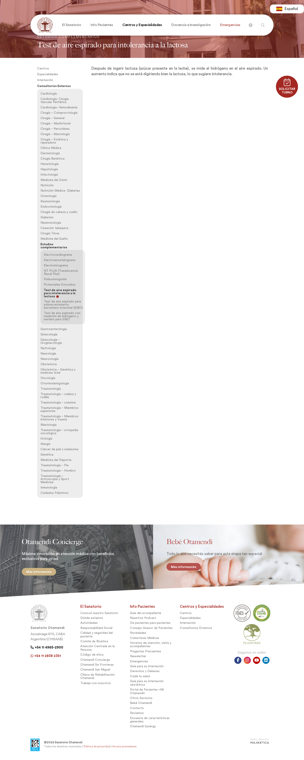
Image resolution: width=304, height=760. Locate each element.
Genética (47, 454)
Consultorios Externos (54, 86)
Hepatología (49, 169)
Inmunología (49, 487)
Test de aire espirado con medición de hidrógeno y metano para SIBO (62, 316)
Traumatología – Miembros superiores (59, 409)
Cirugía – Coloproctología (59, 112)
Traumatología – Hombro (58, 470)
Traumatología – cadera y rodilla (58, 395)
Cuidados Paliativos (54, 493)
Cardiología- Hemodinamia (59, 107)
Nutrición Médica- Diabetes (60, 190)
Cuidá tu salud (140, 676)
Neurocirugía (50, 359)
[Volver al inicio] (43, 25)
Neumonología (51, 222)
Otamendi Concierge (95, 659)
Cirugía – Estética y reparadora (54, 141)
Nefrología (48, 348)
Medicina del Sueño (54, 238)
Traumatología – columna (58, 402)
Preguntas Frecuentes (145, 651)
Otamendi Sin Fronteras (97, 664)
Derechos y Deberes (145, 671)
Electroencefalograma (59, 260)
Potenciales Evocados (59, 284)
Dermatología (50, 153)
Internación (45, 80)
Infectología (49, 174)
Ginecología (49, 334)
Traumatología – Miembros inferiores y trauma (59, 418)
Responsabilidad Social (96, 628)
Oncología (48, 378)
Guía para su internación (147, 666)
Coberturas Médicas (144, 638)
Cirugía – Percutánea (55, 128)
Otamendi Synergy (143, 726)
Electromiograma (56, 265)
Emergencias (139, 661)
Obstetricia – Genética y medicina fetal (58, 371)
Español (291, 9)
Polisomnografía (55, 279)
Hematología (50, 164)
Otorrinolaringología (55, 383)
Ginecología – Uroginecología (51, 341)
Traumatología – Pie (55, 465)
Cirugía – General (53, 118)
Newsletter (138, 656)
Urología (46, 438)
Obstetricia (49, 364)
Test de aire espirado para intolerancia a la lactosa (60, 293)
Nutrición (47, 185)
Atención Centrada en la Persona (97, 647)
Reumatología (50, 201)
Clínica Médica (51, 148)
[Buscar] (250, 23)
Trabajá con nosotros (95, 683)
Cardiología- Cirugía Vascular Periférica (55, 100)
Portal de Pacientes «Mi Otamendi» (147, 691)
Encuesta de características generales (150, 719)
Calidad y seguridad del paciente (96, 634)
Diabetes (47, 217)
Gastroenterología (54, 329)
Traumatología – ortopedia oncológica (59, 431)
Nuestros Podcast (143, 618)
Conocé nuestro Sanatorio (99, 613)
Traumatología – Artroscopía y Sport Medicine (55, 479)
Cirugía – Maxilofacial (56, 123)
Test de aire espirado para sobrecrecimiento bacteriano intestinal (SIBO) (63, 304)
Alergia (45, 444)
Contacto (137, 708)
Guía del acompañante (145, 613)
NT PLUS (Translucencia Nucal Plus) (61, 272)
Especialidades (47, 74)
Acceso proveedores (124, 746)
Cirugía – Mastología (55, 134)
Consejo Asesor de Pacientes (151, 628)
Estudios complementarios (54, 245)
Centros (43, 68)
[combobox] (287, 8)
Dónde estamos (91, 618)
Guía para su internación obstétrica (147, 682)
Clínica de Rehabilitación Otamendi (97, 676)
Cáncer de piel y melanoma (59, 449)
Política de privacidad (97, 746)
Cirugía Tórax (50, 233)
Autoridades (89, 622)
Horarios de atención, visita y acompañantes (150, 644)
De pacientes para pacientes (150, 622)
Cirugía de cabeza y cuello (59, 212)
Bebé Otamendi (141, 703)
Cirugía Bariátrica (53, 158)
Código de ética (91, 654)
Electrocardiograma (58, 254)
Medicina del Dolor (54, 180)
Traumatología (51, 388)
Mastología (49, 424)
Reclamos (137, 713)
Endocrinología (51, 206)
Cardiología (49, 93)
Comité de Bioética (94, 641)
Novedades (138, 632)
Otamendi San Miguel (95, 669)
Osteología (49, 196)
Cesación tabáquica (54, 228)
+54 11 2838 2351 (47, 656)
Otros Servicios (141, 698)
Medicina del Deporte (56, 460)
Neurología (48, 353)
